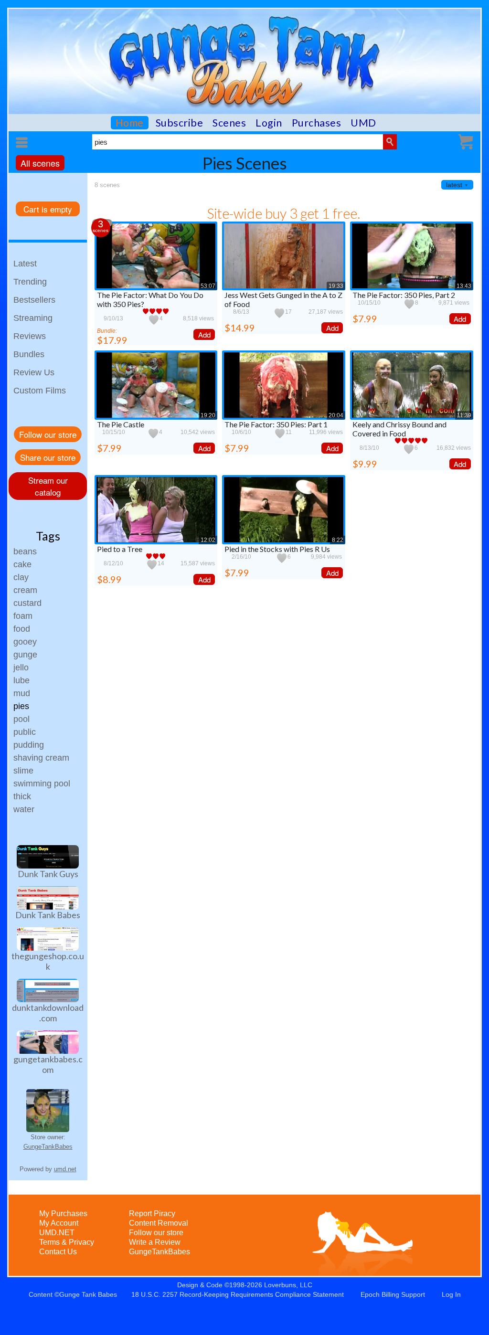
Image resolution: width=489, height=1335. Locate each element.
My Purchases (63, 1213)
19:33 (336, 286)
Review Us (33, 372)
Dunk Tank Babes (47, 915)
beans (25, 551)
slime (23, 770)
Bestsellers (34, 300)
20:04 (336, 415)
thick (22, 796)
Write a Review (155, 1242)
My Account (58, 1223)
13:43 (464, 286)
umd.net (65, 1169)
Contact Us (58, 1252)
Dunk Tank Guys (48, 874)
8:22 (337, 540)
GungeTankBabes (48, 1146)
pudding (28, 745)
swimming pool (41, 783)
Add (204, 334)
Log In (451, 1294)
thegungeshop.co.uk (47, 961)
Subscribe (179, 123)
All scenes (40, 163)
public (24, 732)
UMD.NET (56, 1233)
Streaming (33, 318)
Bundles (28, 354)
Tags (48, 536)
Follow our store (47, 434)
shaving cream (41, 758)
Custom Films (39, 390)
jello (21, 667)
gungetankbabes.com (48, 1064)
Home (130, 123)
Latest (25, 263)
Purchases (316, 123)
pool (21, 719)
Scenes (229, 123)
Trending (30, 281)
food (21, 629)
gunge (25, 654)
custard (27, 603)
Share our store (47, 457)
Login (268, 123)
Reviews (29, 336)
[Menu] (23, 142)
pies (21, 706)
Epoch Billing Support (393, 1294)
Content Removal (158, 1223)
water (23, 809)
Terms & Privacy (66, 1242)
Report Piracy (152, 1213)
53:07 (208, 286)
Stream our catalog (48, 486)
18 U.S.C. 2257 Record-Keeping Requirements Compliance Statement (237, 1294)
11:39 (464, 415)
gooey (25, 641)
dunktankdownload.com (48, 1012)
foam (22, 616)
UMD (363, 123)
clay (21, 577)
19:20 (208, 415)
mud (21, 693)
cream (25, 590)
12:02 (208, 540)
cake (22, 564)
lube (21, 680)
